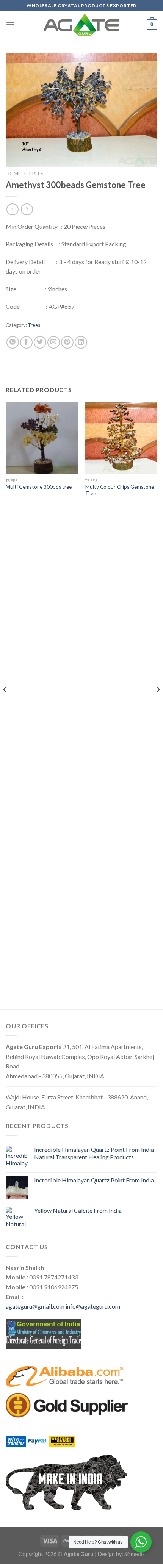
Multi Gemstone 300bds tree (39, 487)
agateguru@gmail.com (35, 1306)
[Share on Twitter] (40, 342)
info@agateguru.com (93, 1306)
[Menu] (10, 24)
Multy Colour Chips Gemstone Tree (119, 490)
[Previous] (5, 705)
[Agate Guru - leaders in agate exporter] (81, 24)
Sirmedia (134, 1554)
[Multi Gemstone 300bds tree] (42, 438)
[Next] (157, 705)
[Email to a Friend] (53, 342)
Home (13, 173)
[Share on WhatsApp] (12, 342)
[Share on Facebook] (26, 342)
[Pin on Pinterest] (67, 342)
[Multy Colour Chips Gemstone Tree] (121, 438)
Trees (36, 173)
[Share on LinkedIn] (81, 342)
